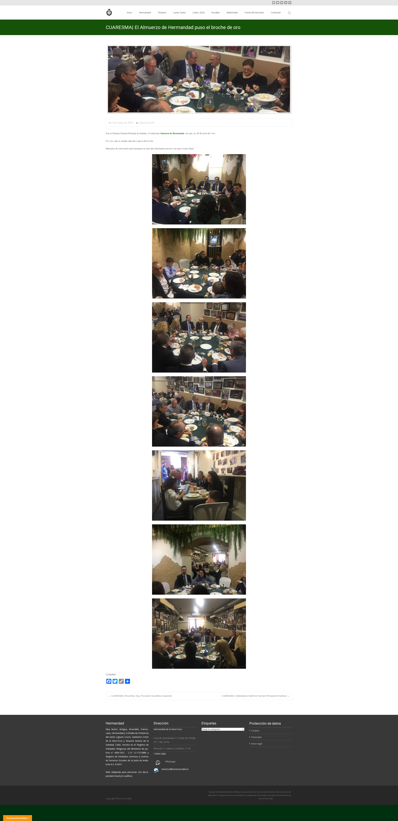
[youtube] (281, 3)
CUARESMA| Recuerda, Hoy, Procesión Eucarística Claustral (139, 695)
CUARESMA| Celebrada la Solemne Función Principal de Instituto (256, 695)
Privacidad (256, 737)
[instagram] (289, 3)
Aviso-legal (256, 743)
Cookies (255, 730)
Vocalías (215, 12)
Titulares (162, 12)
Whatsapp (170, 761)
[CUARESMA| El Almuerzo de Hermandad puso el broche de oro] (199, 79)
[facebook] (273, 3)
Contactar (276, 12)
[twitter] (277, 3)
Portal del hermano (254, 12)
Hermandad (145, 12)
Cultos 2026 (199, 12)
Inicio (129, 12)
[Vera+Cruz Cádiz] (107, 12)
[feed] (285, 3)
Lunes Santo (179, 12)
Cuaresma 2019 (146, 122)
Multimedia (232, 12)
